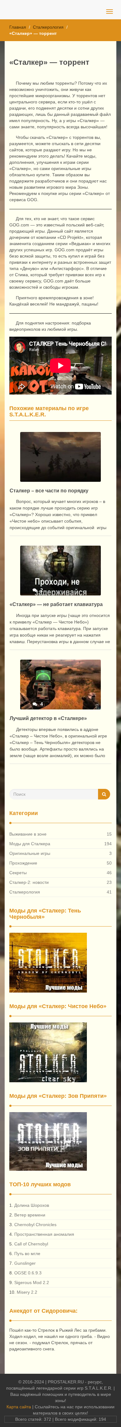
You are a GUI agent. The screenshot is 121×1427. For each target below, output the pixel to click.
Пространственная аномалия (44, 1234)
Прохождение (23, 862)
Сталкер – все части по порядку (49, 490)
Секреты (18, 872)
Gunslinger (25, 1263)
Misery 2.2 (27, 1292)
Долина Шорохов (31, 1205)
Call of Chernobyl (31, 1243)
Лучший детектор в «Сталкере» (48, 718)
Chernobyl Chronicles (35, 1224)
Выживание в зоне (28, 834)
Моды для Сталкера (29, 843)
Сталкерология (48, 27)
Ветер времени (29, 1214)
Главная (17, 27)
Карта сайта (19, 1406)
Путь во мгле (27, 1253)
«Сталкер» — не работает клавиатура (56, 604)
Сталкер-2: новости (29, 882)
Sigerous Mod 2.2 (31, 1282)
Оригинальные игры (29, 853)
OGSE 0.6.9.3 (28, 1272)
